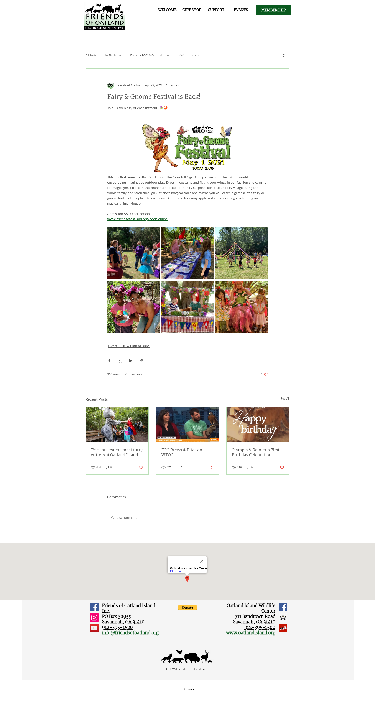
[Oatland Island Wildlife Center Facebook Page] (283, 607)
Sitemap (187, 689)
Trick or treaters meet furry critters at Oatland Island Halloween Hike (117, 452)
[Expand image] (133, 253)
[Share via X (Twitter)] (120, 361)
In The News (113, 55)
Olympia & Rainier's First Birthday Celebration (256, 452)
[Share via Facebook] (109, 361)
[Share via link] (141, 361)
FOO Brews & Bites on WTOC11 (181, 452)
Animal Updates (189, 55)
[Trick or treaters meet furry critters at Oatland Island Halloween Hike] (117, 424)
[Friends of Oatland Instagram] (94, 617)
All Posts (91, 55)
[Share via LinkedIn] (130, 361)
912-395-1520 (117, 627)
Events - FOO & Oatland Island (150, 55)
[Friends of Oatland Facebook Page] (94, 607)
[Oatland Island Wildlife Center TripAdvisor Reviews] (283, 617)
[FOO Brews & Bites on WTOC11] (187, 424)
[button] (284, 55)
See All (285, 398)
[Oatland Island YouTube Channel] (94, 628)
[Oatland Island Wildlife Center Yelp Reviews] (283, 628)
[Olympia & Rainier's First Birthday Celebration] (258, 424)
